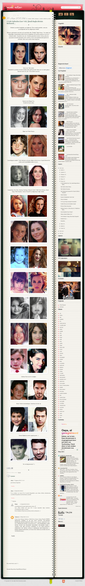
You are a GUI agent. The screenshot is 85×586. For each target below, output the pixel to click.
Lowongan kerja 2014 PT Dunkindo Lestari (71, 497)
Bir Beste (62, 307)
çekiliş (61, 343)
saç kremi (62, 407)
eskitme (61, 359)
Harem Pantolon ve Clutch (71, 485)
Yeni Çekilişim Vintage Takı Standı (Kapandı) (70, 216)
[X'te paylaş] (10, 468)
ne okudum (62, 363)
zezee (61, 495)
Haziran (62, 176)
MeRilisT (62, 475)
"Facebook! (66, 14)
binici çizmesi (62, 389)
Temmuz (62, 174)
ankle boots (62, 381)
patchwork (62, 365)
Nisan (62, 181)
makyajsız (37, 18)
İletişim (81, 580)
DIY (61, 333)
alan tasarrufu (62, 377)
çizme (61, 415)
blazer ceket (62, 347)
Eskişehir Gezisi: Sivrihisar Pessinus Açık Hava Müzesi (71, 112)
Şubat (62, 226)
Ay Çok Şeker (69, 146)
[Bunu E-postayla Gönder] (7, 468)
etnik (61, 339)
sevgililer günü (63, 325)
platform (61, 367)
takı (60, 317)
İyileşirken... (63, 221)
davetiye (61, 353)
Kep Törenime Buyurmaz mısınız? (73, 138)
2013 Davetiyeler (70, 104)
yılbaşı (61, 371)
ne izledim (62, 403)
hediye (61, 315)
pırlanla (61, 369)
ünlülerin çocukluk (47, 18)
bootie (61, 349)
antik (61, 335)
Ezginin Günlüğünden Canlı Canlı (67, 197)
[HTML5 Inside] (63, 581)
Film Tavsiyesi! (70, 121)
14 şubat (61, 373)
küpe (61, 361)
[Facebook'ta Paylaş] (12, 468)
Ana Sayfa (16, 569)
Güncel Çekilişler (64, 199)
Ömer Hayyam (63, 305)
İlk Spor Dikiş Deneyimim (66, 206)
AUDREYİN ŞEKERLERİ (66, 455)
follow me (63, 449)
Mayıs (62, 179)
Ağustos (62, 172)
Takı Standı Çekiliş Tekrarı (66, 186)
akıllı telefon (62, 375)
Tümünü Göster (78, 506)
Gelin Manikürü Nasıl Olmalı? (67, 212)
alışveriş (61, 327)
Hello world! (62, 469)
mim (61, 341)
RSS (72, 14)
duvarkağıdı (62, 357)
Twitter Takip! (60, 14)
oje (60, 313)
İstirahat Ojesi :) (64, 218)
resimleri (41, 18)
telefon (61, 409)
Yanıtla (12, 486)
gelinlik (61, 331)
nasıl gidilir (62, 401)
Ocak (62, 228)
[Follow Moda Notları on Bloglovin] (65, 68)
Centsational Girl (63, 468)
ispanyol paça (62, 397)
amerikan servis (63, 379)
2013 (61, 168)
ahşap (61, 345)
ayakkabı (61, 319)
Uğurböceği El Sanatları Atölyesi (67, 484)
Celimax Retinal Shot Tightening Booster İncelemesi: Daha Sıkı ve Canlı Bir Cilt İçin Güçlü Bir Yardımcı (72, 458)
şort (60, 417)
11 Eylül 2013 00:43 (18, 491)
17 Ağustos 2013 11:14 (19, 480)
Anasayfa (77, 580)
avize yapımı (62, 383)
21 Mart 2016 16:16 (24, 517)
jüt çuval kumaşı (63, 399)
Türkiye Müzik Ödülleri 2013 (66, 214)
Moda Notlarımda (19, 580)
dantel (61, 329)
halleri (33, 18)
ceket (61, 351)
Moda (16, 504)
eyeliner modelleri (63, 393)
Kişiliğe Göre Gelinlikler (71, 130)
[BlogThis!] (9, 468)
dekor (61, 355)
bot (60, 321)
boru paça (62, 391)
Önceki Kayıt (22, 569)
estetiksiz (29, 18)
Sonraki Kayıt (10, 569)
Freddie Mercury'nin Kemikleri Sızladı (68, 203)
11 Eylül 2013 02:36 (24, 504)
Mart (62, 223)
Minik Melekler (64, 194)
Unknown (17, 517)
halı (60, 395)
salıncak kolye (62, 405)
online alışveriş (63, 323)
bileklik (61, 387)
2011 (61, 233)
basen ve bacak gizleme (64, 385)
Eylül (62, 170)
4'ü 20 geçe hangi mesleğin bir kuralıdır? (69, 201)
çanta (61, 413)
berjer (61, 337)
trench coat (62, 411)
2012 (61, 231)
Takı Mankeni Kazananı (65, 189)
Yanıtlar (14, 501)
